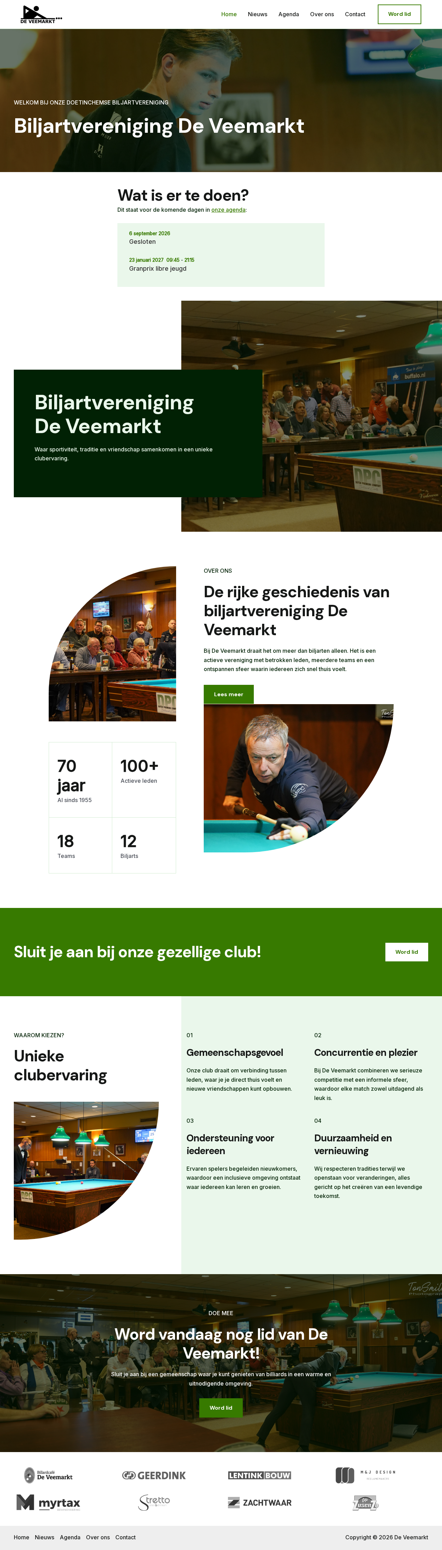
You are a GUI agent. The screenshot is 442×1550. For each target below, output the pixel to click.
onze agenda (228, 209)
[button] (399, 14)
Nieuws (257, 14)
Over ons (322, 14)
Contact (355, 14)
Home (229, 14)
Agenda (288, 14)
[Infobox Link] (138, 433)
